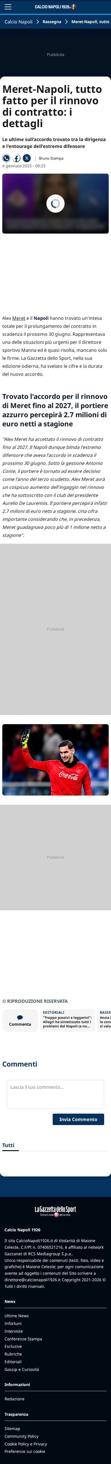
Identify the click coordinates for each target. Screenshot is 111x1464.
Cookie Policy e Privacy (26, 1444)
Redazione (14, 1398)
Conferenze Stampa (23, 1339)
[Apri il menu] (8, 6)
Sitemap (12, 1428)
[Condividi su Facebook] (16, 158)
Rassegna (52, 21)
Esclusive (13, 1346)
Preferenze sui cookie (25, 1451)
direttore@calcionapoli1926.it (33, 1279)
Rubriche (13, 1354)
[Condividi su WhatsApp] (6, 158)
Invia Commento (78, 1119)
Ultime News (17, 1315)
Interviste (14, 1331)
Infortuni (13, 1323)
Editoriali (13, 1361)
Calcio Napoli (18, 22)
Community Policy (21, 1436)
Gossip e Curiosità (22, 1369)
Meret (18, 318)
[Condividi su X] (27, 158)
